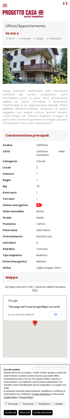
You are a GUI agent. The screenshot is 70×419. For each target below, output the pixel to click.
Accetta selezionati (42, 412)
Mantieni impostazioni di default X (50, 367)
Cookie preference (41, 394)
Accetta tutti (10, 412)
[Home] (23, 13)
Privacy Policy (26, 397)
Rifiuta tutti (25, 412)
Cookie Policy (10, 397)
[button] (7, 66)
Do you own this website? (21, 314)
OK (55, 314)
